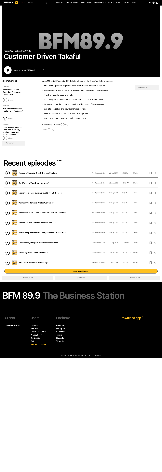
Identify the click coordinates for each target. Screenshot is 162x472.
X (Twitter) (60, 332)
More (134, 3)
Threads (60, 341)
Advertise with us (12, 325)
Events (126, 3)
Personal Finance (71, 3)
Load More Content (81, 271)
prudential (57, 125)
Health (110, 3)
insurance (47, 125)
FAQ (32, 341)
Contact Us (35, 338)
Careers (34, 325)
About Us (34, 329)
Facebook (60, 325)
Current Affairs (99, 3)
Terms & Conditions (39, 332)
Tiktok (59, 335)
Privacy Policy (36, 335)
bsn (65, 125)
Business (59, 3)
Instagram (60, 329)
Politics (118, 3)
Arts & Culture (86, 3)
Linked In (60, 338)
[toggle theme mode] (153, 2)
